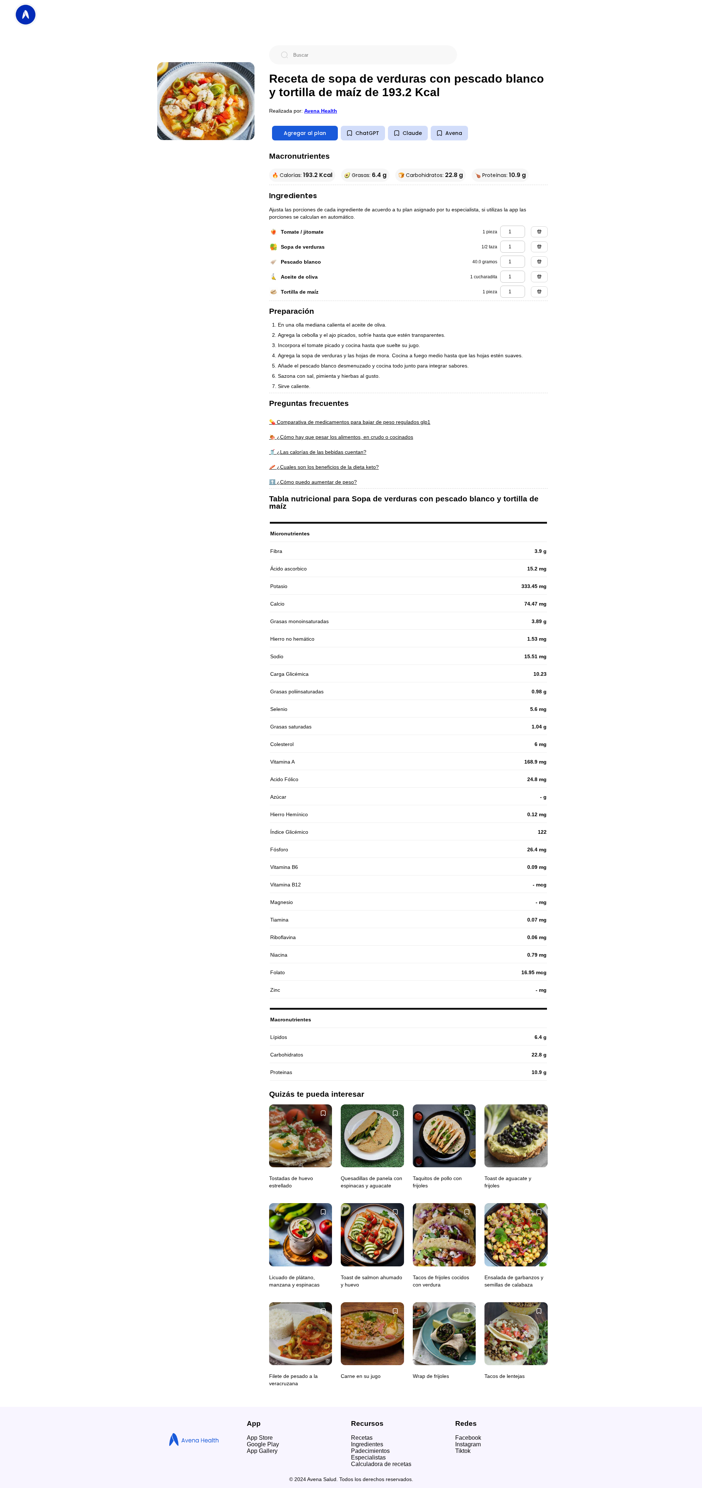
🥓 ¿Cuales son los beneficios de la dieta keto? (324, 467)
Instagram (468, 1444)
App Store (260, 1438)
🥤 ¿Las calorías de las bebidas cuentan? (317, 452)
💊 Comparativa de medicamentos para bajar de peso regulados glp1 (349, 422)
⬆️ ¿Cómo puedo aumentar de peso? (313, 482)
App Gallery (262, 1451)
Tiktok (463, 1451)
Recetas (362, 1438)
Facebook (468, 1438)
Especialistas (368, 1457)
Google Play (263, 1444)
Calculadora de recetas (381, 1464)
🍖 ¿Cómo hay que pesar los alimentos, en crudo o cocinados (341, 437)
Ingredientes (367, 1444)
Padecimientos (370, 1451)
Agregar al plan (305, 133)
